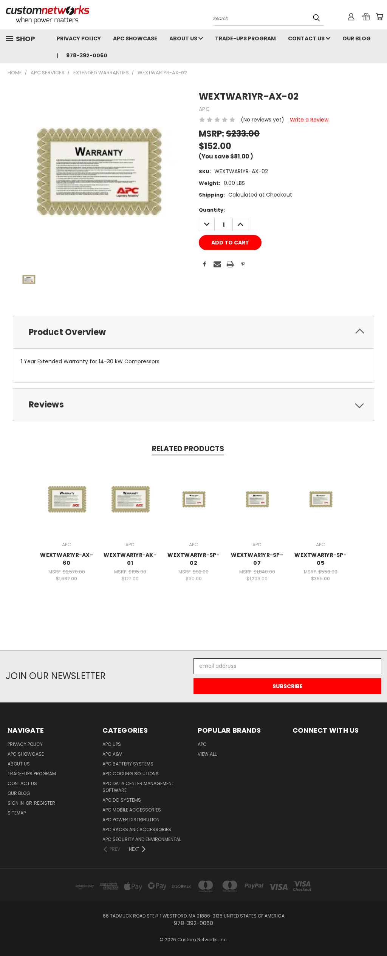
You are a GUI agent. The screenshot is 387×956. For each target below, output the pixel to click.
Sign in (16, 803)
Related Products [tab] (188, 449)
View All (207, 754)
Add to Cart (67, 505)
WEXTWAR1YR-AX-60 (66, 559)
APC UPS (111, 744)
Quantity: (212, 210)
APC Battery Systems (127, 764)
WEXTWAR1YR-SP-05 (320, 559)
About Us (183, 38)
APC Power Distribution (130, 819)
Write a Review (309, 119)
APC (202, 744)
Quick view (66, 491)
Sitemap (17, 813)
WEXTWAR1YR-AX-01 (130, 559)
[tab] (193, 332)
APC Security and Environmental (141, 839)
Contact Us (307, 38)
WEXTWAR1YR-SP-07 (257, 559)
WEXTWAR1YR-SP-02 (193, 559)
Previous (375, 932)
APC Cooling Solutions (130, 773)
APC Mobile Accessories (131, 810)
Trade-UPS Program (245, 38)
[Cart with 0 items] (379, 16)
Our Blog (356, 38)
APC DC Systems (121, 800)
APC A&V (112, 754)
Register (44, 803)
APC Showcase (135, 38)
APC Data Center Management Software (138, 786)
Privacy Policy (79, 38)
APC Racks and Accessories (136, 829)
